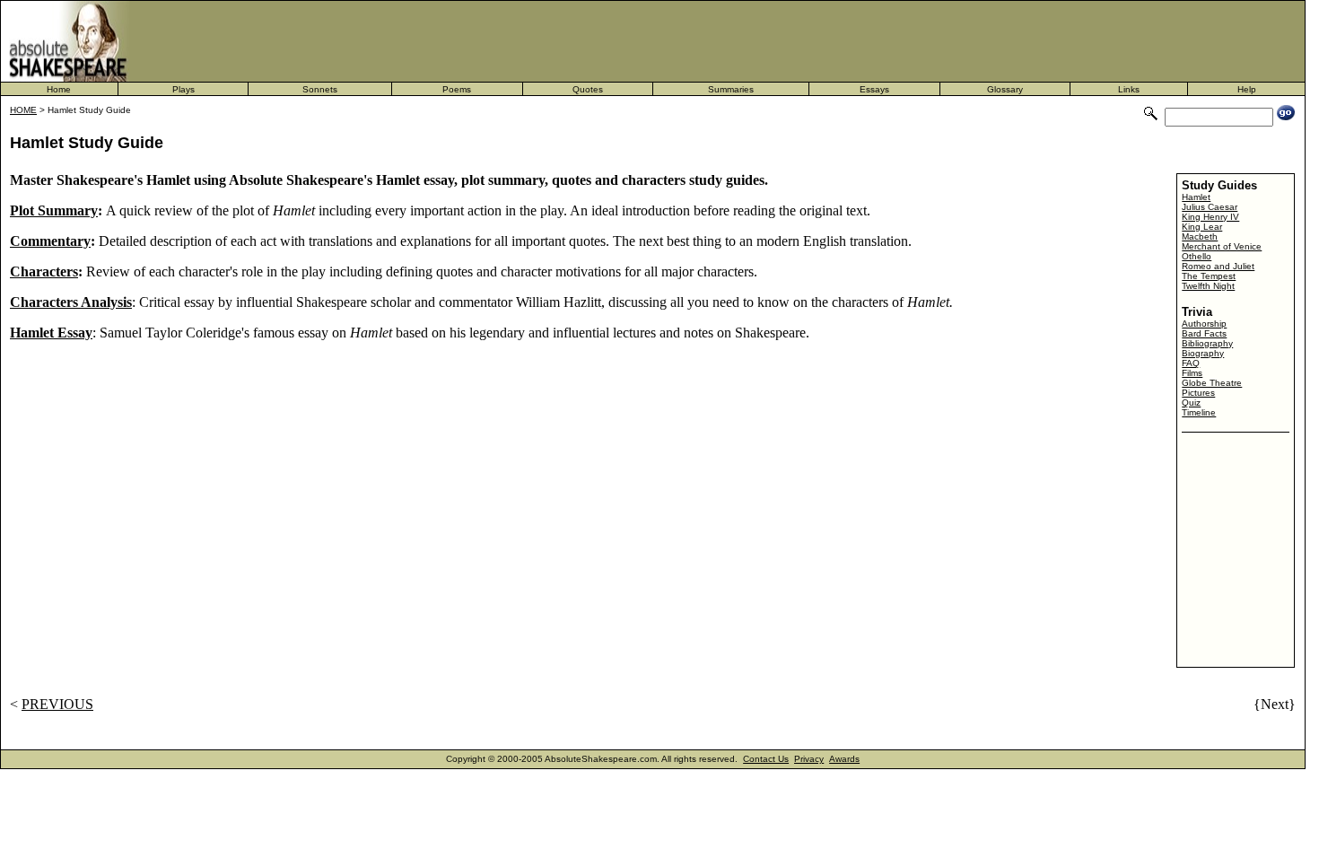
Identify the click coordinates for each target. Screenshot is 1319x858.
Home (59, 89)
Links (1129, 89)
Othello (1196, 256)
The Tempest (1209, 276)
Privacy (809, 759)
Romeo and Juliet (1218, 266)
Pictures (1198, 393)
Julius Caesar (1209, 207)
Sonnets (319, 89)
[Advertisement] (763, 41)
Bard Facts (1204, 333)
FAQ (1191, 363)
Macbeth (1200, 236)
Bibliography (1207, 343)
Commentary (50, 241)
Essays (874, 89)
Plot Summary (54, 210)
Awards (844, 759)
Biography (1203, 353)
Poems (456, 89)
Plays (183, 89)
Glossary (1005, 89)
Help (1246, 89)
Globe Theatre (1212, 383)
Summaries (731, 89)
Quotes (587, 89)
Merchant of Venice (1222, 246)
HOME (23, 110)
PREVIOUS (57, 704)
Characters (44, 271)
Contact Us (766, 759)
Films (1192, 373)
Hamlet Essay (51, 332)
